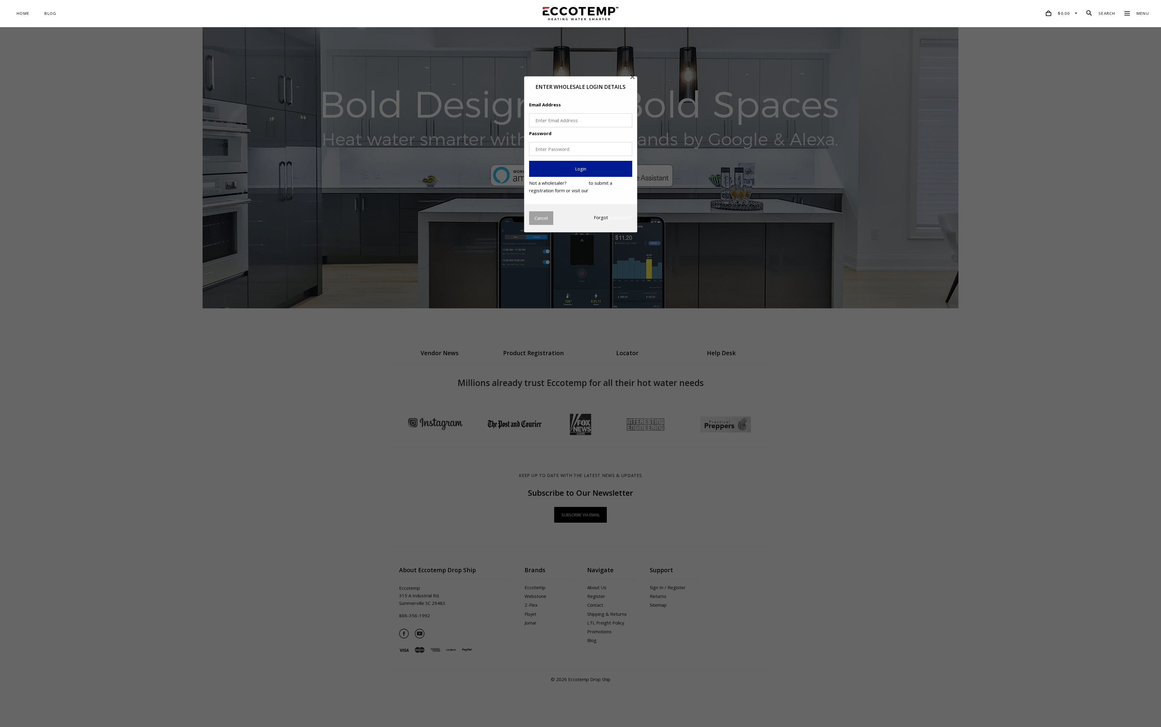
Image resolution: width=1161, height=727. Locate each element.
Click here (577, 183)
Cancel (541, 218)
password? (620, 217)
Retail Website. (605, 190)
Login (580, 169)
